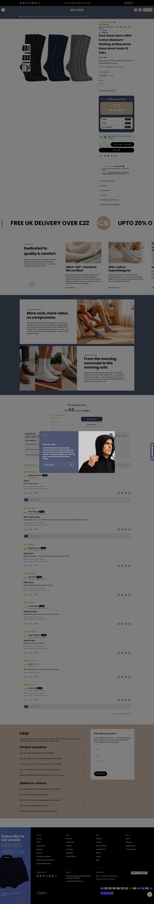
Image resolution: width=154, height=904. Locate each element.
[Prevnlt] (71, 465)
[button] (152, 451)
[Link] (45, 435)
